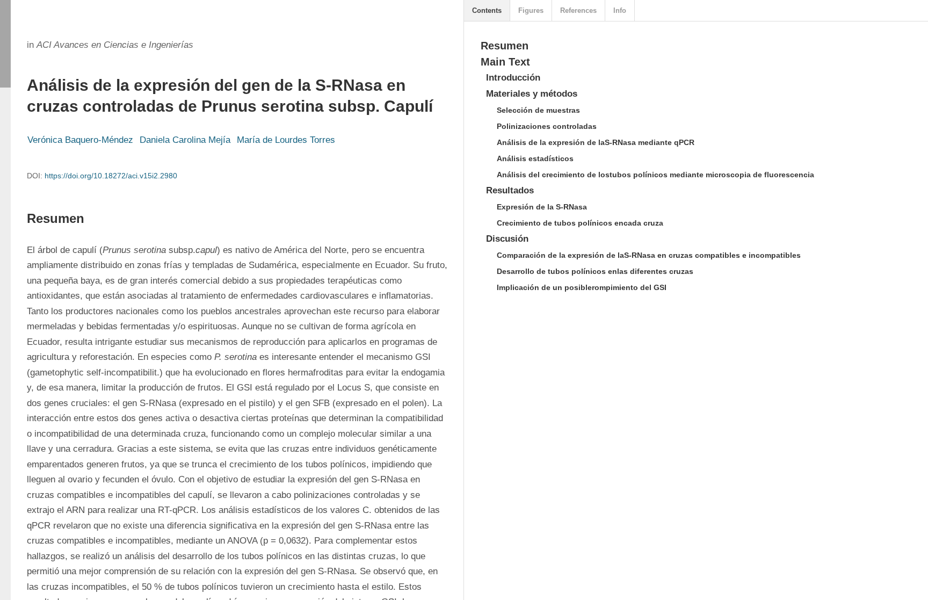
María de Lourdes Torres (286, 140)
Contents (487, 10)
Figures (530, 10)
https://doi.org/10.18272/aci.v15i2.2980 (111, 175)
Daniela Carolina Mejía (185, 140)
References (578, 10)
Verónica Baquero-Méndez (80, 140)
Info (619, 10)
